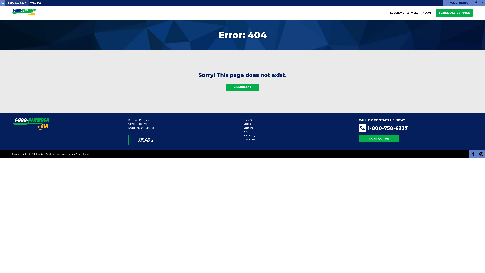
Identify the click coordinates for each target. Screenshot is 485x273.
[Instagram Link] (482, 3)
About (427, 13)
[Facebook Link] (476, 3)
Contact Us (249, 139)
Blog (246, 131)
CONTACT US (379, 138)
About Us (248, 120)
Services (412, 13)
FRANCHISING (458, 3)
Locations (397, 13)
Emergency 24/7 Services (141, 128)
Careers (247, 124)
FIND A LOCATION (145, 140)
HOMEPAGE (242, 87)
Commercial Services (139, 124)
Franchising (249, 135)
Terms (86, 154)
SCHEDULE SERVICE (454, 12)
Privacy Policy (74, 154)
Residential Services (138, 120)
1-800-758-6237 (388, 128)
